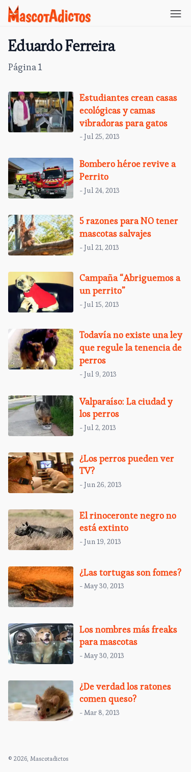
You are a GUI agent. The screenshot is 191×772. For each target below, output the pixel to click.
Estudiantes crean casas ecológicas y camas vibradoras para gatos (128, 110)
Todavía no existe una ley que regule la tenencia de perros (130, 347)
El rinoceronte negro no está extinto (127, 521)
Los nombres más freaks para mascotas (128, 635)
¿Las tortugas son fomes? (130, 572)
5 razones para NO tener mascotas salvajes (128, 227)
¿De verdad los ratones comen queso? (125, 692)
